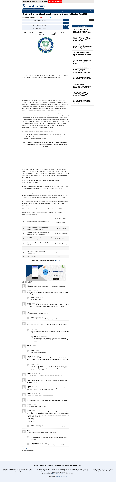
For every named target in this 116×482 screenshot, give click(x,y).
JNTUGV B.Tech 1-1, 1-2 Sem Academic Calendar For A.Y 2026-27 (82, 54)
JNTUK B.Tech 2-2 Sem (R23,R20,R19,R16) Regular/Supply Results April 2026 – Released (82, 86)
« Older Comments (27, 448)
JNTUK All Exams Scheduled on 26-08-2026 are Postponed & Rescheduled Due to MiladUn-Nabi (82, 31)
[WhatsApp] (47, 17)
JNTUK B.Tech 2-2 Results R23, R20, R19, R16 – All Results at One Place (82, 78)
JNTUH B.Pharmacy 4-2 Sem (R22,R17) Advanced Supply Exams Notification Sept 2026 (82, 46)
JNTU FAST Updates (57, 473)
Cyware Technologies (61, 476)
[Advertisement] (45, 64)
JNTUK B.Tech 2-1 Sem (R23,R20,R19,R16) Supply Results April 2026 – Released (82, 94)
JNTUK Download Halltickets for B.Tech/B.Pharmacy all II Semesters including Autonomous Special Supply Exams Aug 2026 (82, 70)
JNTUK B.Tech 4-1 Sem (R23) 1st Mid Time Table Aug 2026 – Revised (82, 62)
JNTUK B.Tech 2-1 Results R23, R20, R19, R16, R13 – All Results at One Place (82, 101)
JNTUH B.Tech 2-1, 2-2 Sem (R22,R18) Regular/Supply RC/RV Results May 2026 (81, 39)
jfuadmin (41, 17)
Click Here (57, 260)
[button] (91, 11)
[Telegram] (50, 17)
